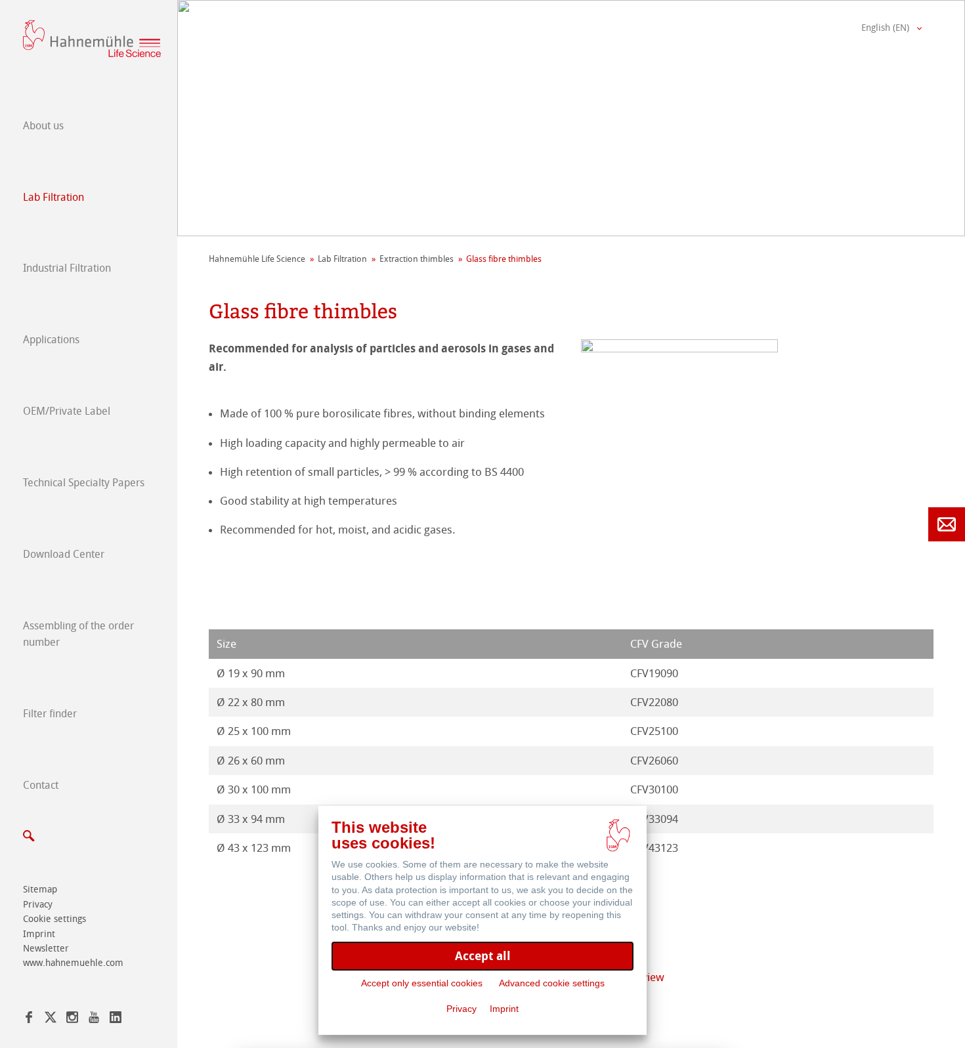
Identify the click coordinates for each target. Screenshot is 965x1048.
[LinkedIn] (115, 1019)
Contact (40, 785)
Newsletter (46, 948)
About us (43, 125)
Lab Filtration (53, 197)
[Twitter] (50, 1019)
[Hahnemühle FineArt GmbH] (92, 38)
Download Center (63, 554)
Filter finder (50, 713)
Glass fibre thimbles (504, 259)
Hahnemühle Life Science (257, 259)
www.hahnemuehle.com (73, 963)
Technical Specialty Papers (83, 482)
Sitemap (40, 889)
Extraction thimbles (416, 259)
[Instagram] (72, 1019)
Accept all (483, 956)
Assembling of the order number (78, 634)
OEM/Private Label (66, 411)
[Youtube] (94, 1019)
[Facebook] (29, 1019)
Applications (51, 339)
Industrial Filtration (67, 268)
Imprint (39, 934)
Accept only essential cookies (421, 983)
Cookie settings (54, 919)
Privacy (38, 904)
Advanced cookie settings (552, 983)
